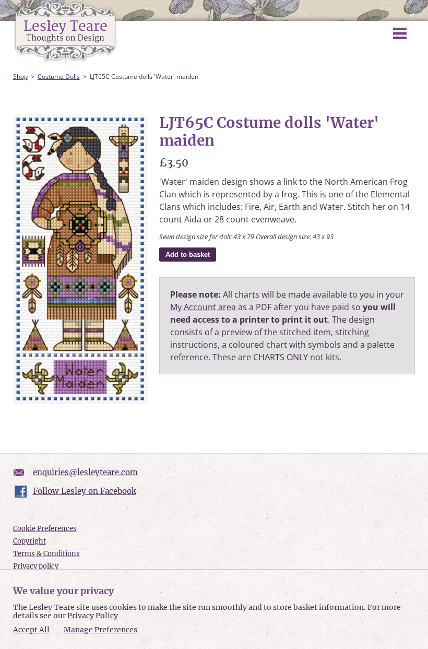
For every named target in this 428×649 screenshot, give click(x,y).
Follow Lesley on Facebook (84, 491)
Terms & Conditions (46, 553)
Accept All (31, 630)
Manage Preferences (100, 629)
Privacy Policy (92, 615)
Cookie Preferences (45, 528)
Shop (20, 76)
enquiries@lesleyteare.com (85, 472)
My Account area (203, 307)
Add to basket (187, 254)
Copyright (29, 541)
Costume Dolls (59, 76)
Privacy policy (35, 566)
